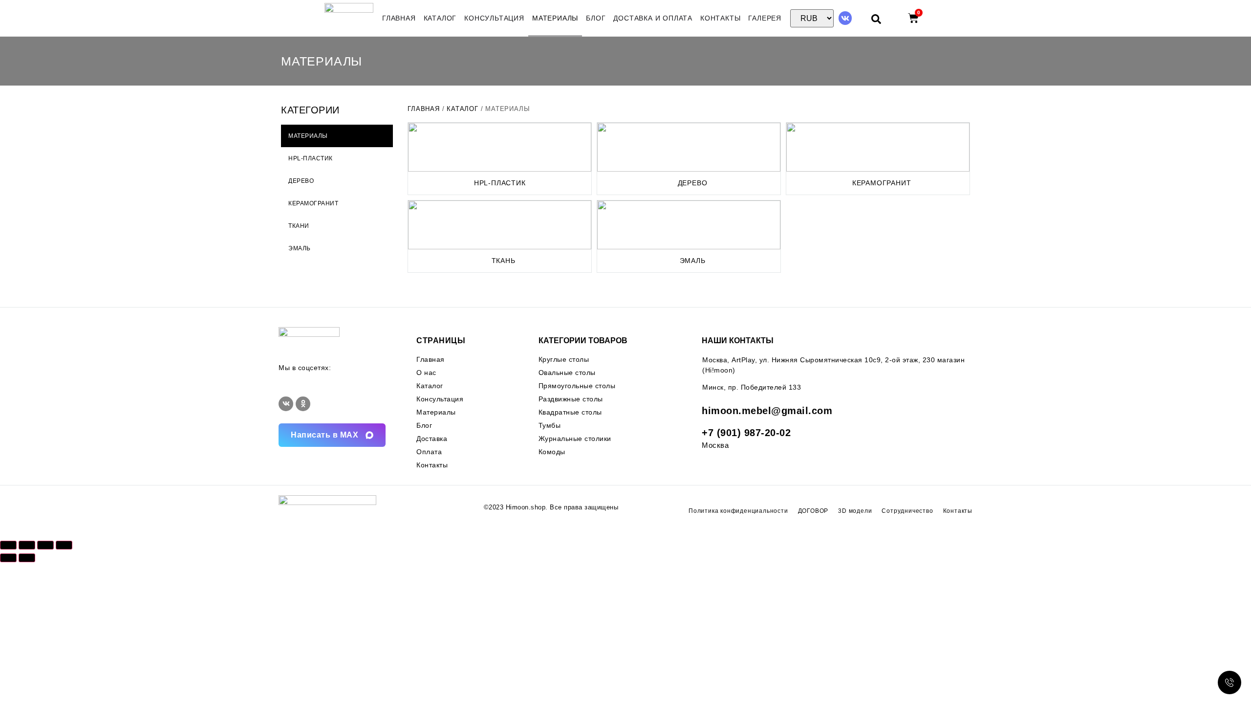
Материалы (555, 18)
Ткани (298, 225)
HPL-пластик (500, 183)
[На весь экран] (27, 545)
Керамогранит (881, 183)
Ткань (504, 260)
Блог (595, 18)
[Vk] (845, 17)
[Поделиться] (45, 545)
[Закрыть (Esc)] (64, 545)
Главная (399, 18)
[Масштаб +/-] (8, 545)
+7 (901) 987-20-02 (746, 432)
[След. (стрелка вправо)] (27, 557)
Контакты (720, 18)
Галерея (764, 18)
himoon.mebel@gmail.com (767, 410)
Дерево (693, 183)
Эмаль (693, 260)
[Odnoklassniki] (303, 403)
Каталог (440, 18)
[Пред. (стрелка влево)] (8, 557)
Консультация (494, 18)
